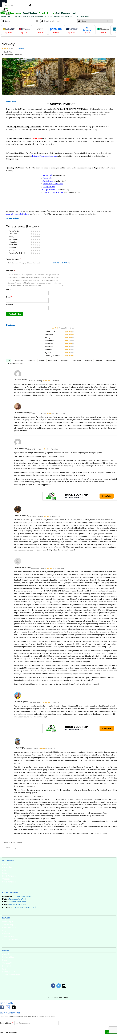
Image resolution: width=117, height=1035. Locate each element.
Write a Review (9, 927)
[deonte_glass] (17, 699)
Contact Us (7, 963)
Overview (11, 101)
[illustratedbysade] (17, 565)
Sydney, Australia (49, 186)
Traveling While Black (15, 363)
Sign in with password (8, 1032)
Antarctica (7, 867)
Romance (88, 360)
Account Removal (10, 939)
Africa (5, 864)
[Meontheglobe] (17, 513)
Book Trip (8, 52)
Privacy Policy (8, 972)
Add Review (12, 218)
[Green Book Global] (5, 14)
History (41, 360)
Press (4, 960)
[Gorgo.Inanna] (17, 445)
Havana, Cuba (48, 175)
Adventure (31, 360)
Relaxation (64, 360)
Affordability (52, 360)
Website (9, 305)
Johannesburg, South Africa (53, 183)
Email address (6, 1023)
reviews (21, 48)
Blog (4, 930)
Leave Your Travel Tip (13, 55)
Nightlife (99, 360)
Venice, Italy (47, 178)
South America (9, 882)
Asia (4, 870)
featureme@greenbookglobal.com (44, 156)
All (9, 360)
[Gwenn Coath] (17, 377)
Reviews (10, 325)
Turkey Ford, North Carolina (25, 907)
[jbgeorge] (17, 745)
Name (9, 289)
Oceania (6, 879)
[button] (3, 1008)
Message (10, 270)
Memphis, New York (17, 904)
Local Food (77, 360)
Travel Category (13, 259)
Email (9, 297)
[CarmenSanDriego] (17, 410)
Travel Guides (8, 936)
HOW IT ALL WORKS (61, 263)
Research (6, 966)
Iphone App (7, 921)
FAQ (4, 969)
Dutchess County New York (53, 192)
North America (9, 876)
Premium (6, 933)
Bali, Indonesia (48, 181)
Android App (7, 924)
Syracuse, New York (17, 899)
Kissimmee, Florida (24, 896)
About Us (6, 954)
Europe (5, 873)
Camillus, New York (17, 901)
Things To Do (18, 360)
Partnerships (8, 957)
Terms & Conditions (11, 974)
